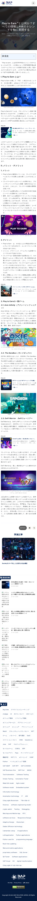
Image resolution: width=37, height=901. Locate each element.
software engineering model (21, 805)
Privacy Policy (17, 882)
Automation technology (11, 796)
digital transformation (24, 861)
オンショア (15, 727)
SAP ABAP (6, 766)
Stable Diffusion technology (12, 826)
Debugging (25, 809)
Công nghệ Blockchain (10, 800)
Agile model (20, 783)
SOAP (31, 757)
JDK (26, 796)
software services (9, 818)
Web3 (5, 731)
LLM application (8, 835)
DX (14, 861)
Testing (16, 809)
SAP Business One (9, 770)
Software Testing (23, 774)
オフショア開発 (8, 718)
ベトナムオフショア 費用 (18, 761)
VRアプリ (14, 757)
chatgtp (5, 714)
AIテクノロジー (19, 714)
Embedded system (22, 787)
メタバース (12, 735)
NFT (32, 731)
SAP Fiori (21, 770)
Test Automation (8, 774)
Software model (8, 787)
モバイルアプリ (8, 753)
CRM (21, 740)
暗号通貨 (21, 735)
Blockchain (20, 822)
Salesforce (28, 740)
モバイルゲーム (8, 748)
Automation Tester (22, 779)
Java (4, 744)
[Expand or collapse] (34, 56)
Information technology (11, 792)
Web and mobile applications (13, 848)
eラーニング (23, 757)
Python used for (8, 839)
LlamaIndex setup (9, 831)
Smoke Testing (8, 779)
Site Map (10, 882)
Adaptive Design (8, 822)
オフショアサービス (9, 722)
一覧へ (14, 135)
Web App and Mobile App (11, 813)
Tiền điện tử (25, 800)
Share (23, 528)
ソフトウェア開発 (20, 718)
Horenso (6, 805)
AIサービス (29, 714)
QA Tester (6, 857)
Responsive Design (24, 818)
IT (22, 796)
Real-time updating (9, 844)
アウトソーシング (27, 727)
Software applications (19, 857)
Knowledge (10, 34)
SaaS (28, 735)
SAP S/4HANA (26, 766)
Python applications (23, 835)
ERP (23, 748)
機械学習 (5, 757)
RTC (24, 813)
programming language (24, 839)
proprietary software (10, 852)
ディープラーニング (27, 753)
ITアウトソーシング (24, 722)
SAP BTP (15, 766)
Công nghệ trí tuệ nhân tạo (12, 865)
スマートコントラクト (10, 740)
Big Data (6, 709)
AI (11, 714)
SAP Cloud (6, 861)
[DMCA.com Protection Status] (18, 887)
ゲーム (5, 735)
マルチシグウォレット (21, 744)
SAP (9, 744)
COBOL (17, 748)
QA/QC (29, 770)
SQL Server (24, 852)
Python (5, 761)
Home (3, 34)
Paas (16, 753)
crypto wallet (7, 809)
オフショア (6, 727)
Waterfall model (8, 783)
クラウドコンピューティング (20, 709)
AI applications (22, 831)
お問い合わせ (26, 882)
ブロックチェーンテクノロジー (19, 731)
